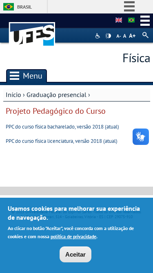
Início (13, 94)
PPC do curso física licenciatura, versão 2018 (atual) (62, 141)
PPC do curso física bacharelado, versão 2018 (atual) (62, 126)
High (108, 36)
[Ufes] (32, 30)
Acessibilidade (98, 35)
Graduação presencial (56, 94)
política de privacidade (73, 236)
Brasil (24, 7)
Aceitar (75, 254)
